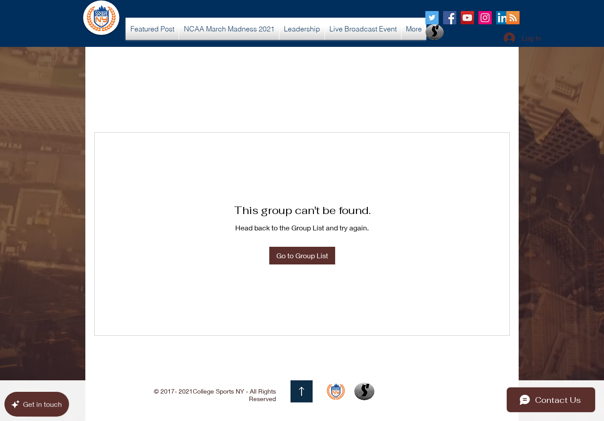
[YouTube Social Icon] (467, 17)
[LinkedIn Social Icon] (502, 17)
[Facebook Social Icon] (449, 17)
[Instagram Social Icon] (485, 17)
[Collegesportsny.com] (432, 17)
